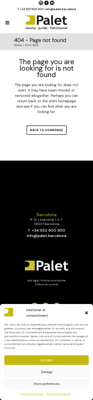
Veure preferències (46, 384)
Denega (46, 372)
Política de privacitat (58, 394)
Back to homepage (46, 130)
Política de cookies (32, 394)
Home (18, 45)
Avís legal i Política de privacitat (46, 280)
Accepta (46, 360)
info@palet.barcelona (60, 9)
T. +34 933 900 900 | (31, 9)
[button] (86, 313)
